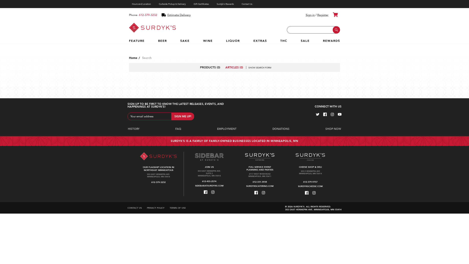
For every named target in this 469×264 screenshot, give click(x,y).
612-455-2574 (209, 181)
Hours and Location (141, 4)
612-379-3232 (148, 15)
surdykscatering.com (260, 186)
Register (322, 15)
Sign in (310, 15)
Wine (208, 41)
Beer (162, 41)
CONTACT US (135, 207)
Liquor (233, 41)
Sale (305, 41)
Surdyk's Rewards (225, 4)
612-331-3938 (260, 181)
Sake (185, 41)
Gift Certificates (201, 4)
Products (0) (210, 67)
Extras (260, 41)
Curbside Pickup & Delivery (172, 4)
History (133, 129)
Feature (137, 41)
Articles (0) (234, 67)
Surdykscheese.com (310, 186)
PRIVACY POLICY (156, 207)
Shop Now (333, 129)
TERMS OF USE (178, 207)
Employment (227, 129)
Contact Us (247, 4)
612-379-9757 (310, 181)
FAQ (178, 129)
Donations (280, 129)
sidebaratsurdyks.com (209, 185)
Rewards (331, 41)
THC (283, 41)
